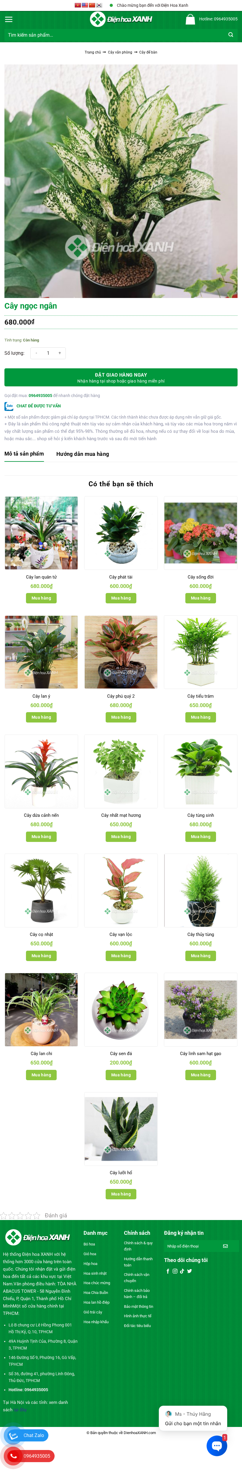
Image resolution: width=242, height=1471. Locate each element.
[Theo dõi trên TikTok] (182, 1271)
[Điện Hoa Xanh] (121, 19)
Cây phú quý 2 (121, 696)
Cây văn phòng (120, 52)
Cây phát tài (121, 577)
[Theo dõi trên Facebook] (168, 1271)
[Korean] (99, 5)
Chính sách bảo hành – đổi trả (137, 1293)
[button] (8, 19)
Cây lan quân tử (41, 577)
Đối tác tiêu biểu (137, 1325)
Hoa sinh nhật (95, 1273)
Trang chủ (93, 52)
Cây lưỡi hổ (121, 1172)
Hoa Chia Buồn (96, 1292)
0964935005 (40, 395)
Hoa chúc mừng (97, 1283)
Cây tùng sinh (200, 815)
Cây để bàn (148, 52)
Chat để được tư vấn (38, 406)
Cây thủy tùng (200, 934)
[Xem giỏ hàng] (190, 19)
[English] (85, 5)
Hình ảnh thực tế (137, 1316)
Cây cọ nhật (41, 934)
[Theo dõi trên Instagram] (175, 1271)
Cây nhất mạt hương (121, 815)
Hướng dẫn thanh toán (138, 1262)
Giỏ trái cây (93, 1312)
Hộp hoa (90, 1263)
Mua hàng (41, 598)
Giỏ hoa (90, 1254)
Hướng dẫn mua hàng (82, 454)
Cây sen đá (121, 1053)
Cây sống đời (201, 577)
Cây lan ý (41, 696)
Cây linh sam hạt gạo (200, 1053)
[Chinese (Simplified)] (92, 5)
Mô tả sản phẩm (24, 454)
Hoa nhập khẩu (96, 1322)
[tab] (24, 454)
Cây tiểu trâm (200, 696)
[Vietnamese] (78, 5)
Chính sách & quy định (138, 1246)
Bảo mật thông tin (138, 1306)
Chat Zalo (34, 1435)
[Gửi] (231, 35)
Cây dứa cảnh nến (41, 815)
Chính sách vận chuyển (136, 1277)
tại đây (20, 1409)
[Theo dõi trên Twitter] (189, 1271)
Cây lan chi (41, 1053)
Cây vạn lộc (120, 934)
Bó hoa (89, 1244)
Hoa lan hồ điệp (96, 1302)
